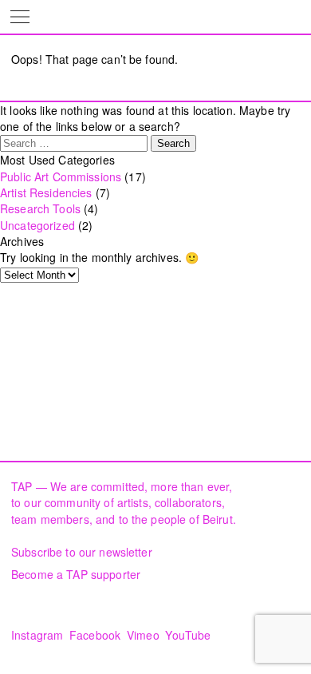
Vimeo (143, 635)
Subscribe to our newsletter (81, 552)
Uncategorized (37, 225)
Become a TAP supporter (75, 574)
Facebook (94, 635)
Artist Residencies (46, 192)
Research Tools (40, 208)
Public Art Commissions (60, 176)
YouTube (188, 635)
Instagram (37, 635)
